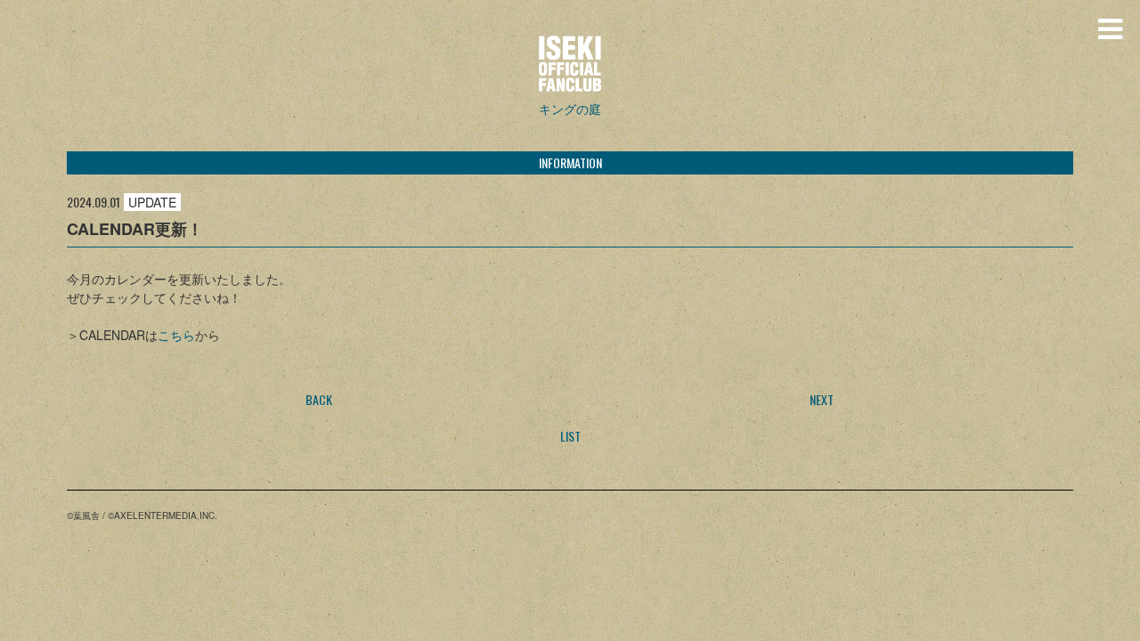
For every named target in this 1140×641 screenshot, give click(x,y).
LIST (570, 435)
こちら (176, 335)
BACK (318, 399)
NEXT (822, 399)
